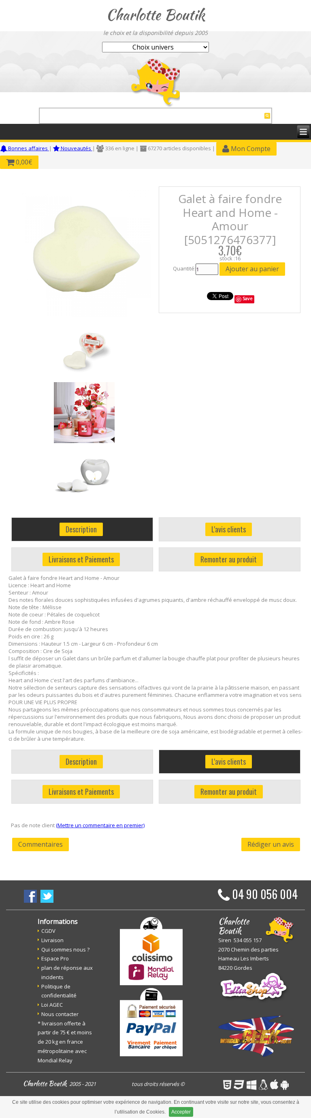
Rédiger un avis (270, 844)
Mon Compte (250, 148)
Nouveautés (76, 148)
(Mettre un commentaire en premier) (100, 825)
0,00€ (23, 162)
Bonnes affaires (28, 148)
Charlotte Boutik (155, 14)
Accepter (181, 1112)
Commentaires (40, 844)
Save (248, 298)
